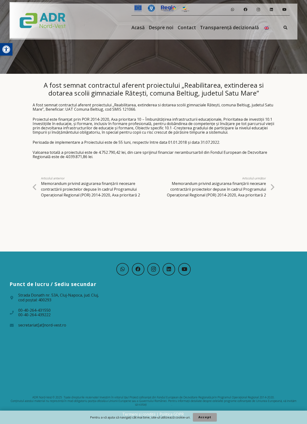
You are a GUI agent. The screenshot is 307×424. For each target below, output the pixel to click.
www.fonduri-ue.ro (159, 404)
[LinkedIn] (271, 9)
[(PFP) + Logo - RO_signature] (42, 20)
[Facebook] (245, 9)
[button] (6, 49)
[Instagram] (258, 9)
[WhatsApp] (232, 9)
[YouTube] (284, 9)
